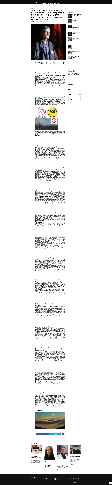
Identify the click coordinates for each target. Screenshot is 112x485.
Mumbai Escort (70, 70)
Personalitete (70, 97)
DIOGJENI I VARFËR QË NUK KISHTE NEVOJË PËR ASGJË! (76, 38)
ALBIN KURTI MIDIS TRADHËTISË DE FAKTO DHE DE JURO (36, 457)
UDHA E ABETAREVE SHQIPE (75, 57)
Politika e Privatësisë (55, 479)
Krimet (69, 89)
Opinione (69, 94)
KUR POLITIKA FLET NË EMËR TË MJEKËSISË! (75, 457)
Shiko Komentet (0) (50, 439)
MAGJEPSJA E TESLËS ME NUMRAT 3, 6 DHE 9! (76, 15)
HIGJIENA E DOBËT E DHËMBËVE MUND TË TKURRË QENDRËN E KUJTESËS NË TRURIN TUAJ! (76, 27)
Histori (69, 87)
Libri (69, 92)
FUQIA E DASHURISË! (75, 20)
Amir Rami (75, 482)
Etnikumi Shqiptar (70, 84)
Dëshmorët (69, 82)
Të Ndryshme (70, 99)
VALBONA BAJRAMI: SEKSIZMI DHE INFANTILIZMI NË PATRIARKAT (48, 464)
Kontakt (62, 477)
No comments (49, 21)
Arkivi (47, 477)
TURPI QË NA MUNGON (76, 51)
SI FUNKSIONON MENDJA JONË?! (76, 33)
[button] (31, 2)
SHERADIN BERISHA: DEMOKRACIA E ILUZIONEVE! (61, 463)
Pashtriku (35, 2)
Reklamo (47, 478)
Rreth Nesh (55, 477)
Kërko (80, 9)
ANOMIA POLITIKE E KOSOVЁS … (75, 46)
